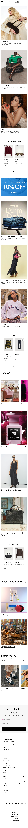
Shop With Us (6, 760)
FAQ (19, 783)
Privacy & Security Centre (9, 767)
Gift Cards (5, 785)
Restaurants (6, 795)
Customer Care (6, 765)
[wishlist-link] (4, 2)
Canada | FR (14, 810)
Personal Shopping (7, 783)
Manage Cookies (14, 818)
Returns (19, 778)
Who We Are (6, 756)
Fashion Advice (6, 781)
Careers (5, 758)
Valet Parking (6, 790)
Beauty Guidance (7, 778)
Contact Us (5, 747)
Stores (4, 772)
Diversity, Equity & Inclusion (9, 763)
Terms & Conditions (14, 814)
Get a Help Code (7, 749)
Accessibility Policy (14, 816)
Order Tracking (21, 781)
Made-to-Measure (7, 788)
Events (4, 792)
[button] (26, 151)
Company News (6, 770)
